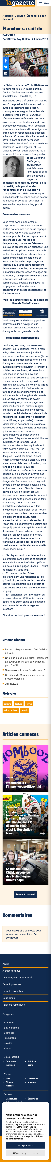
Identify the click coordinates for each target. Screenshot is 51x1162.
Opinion (8, 1094)
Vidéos (7, 1048)
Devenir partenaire (12, 984)
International (10, 1038)
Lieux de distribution (13, 991)
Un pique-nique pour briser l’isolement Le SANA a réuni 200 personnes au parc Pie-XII (26, 662)
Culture (19, 15)
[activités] (25, 317)
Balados (8, 1043)
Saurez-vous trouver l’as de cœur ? (25, 670)
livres (29, 704)
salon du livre (10, 710)
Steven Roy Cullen (18, 39)
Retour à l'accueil (25, 894)
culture (7, 704)
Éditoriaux (33, 1099)
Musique (32, 1082)
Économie (9, 1033)
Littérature (33, 1078)
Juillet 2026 (11, 683)
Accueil (7, 15)
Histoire (10, 1085)
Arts (8, 1078)
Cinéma (9, 1082)
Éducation (11, 1061)
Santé (30, 1065)
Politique (32, 1061)
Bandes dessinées (23, 807)
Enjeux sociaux (11, 1057)
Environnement (11, 1028)
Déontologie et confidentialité (17, 977)
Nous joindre (9, 998)
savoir (25, 710)
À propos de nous (11, 971)
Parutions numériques (14, 1005)
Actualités (9, 1022)
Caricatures (11, 1099)
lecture (18, 704)
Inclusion (10, 1065)
